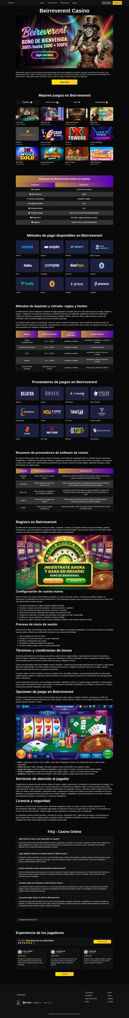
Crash (75, 102)
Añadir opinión (102, 941)
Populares (26, 102)
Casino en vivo (51, 102)
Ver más (64, 974)
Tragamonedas (100, 102)
